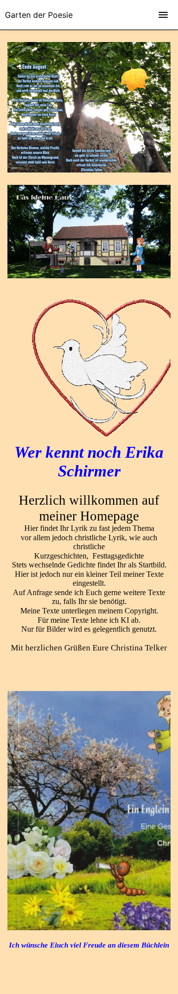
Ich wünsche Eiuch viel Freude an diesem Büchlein (89, 945)
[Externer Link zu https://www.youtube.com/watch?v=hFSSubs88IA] (89, 276)
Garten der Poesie (39, 15)
